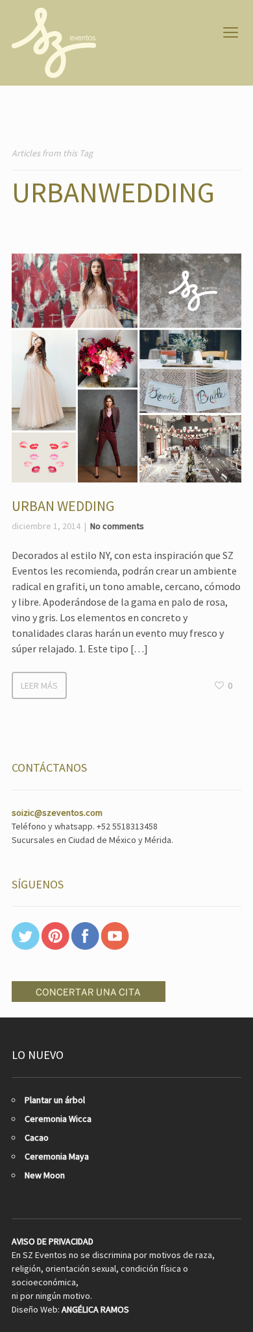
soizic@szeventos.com (57, 812)
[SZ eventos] (54, 43)
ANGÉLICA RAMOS (95, 1309)
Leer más (39, 685)
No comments (117, 526)
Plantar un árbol (55, 1100)
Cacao (37, 1137)
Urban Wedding (63, 506)
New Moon (45, 1175)
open (231, 32)
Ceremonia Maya (57, 1156)
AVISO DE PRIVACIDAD (52, 1241)
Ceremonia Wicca (58, 1118)
